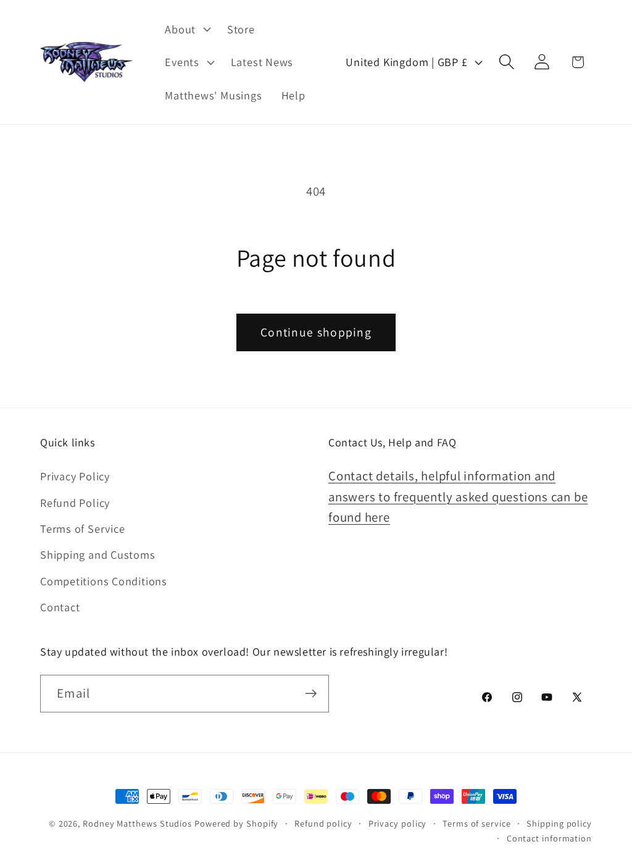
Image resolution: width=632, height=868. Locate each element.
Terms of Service (82, 528)
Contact (60, 606)
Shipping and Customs (98, 554)
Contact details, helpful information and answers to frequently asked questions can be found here (458, 496)
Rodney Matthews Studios (137, 823)
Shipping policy (559, 823)
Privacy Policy (75, 476)
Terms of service (477, 823)
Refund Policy (75, 502)
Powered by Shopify (236, 823)
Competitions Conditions (103, 581)
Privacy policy (397, 823)
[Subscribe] (310, 693)
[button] (187, 29)
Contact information (549, 838)
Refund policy (323, 823)
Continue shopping (316, 332)
